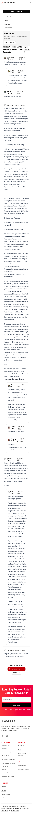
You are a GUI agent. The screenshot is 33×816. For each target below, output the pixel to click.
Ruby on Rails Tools (7, 773)
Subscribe (11, 42)
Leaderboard (8, 28)
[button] (24, 52)
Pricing (3, 786)
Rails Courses (5, 755)
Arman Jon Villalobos (10, 58)
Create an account (15, 669)
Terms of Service (23, 769)
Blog (19, 749)
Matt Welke (10, 105)
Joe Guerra (10, 650)
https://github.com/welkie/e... (14, 379)
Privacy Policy (22, 765)
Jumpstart (15, 808)
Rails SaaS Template (8, 759)
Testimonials (5, 794)
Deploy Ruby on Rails (8, 763)
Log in (15, 672)
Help (2, 798)
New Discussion (16, 11)
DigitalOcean (15, 810)
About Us (21, 746)
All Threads (7, 17)
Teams (3, 790)
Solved (6, 20)
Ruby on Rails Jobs (7, 776)
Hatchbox (4, 810)
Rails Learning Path (7, 752)
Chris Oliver (12, 71)
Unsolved (7, 24)
